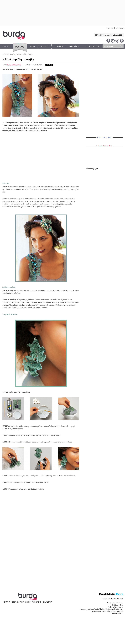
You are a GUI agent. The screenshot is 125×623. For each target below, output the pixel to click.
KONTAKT (6, 602)
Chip (121, 605)
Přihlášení (111, 28)
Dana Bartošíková (14, 65)
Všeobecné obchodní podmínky (91, 609)
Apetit (109, 603)
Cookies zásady (117, 613)
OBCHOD (19, 49)
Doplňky (13, 54)
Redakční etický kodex (20, 602)
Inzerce (120, 607)
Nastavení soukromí (116, 611)
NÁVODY (44, 46)
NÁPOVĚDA (74, 46)
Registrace (120, 28)
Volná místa (113, 607)
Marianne (120, 603)
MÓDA (32, 46)
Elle (114, 603)
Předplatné (36, 602)
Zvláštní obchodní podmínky (113, 609)
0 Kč (120, 35)
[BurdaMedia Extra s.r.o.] (111, 595)
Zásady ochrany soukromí (99, 611)
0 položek (113, 35)
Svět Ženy (115, 605)
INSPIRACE (58, 46)
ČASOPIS (6, 46)
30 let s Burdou (92, 46)
